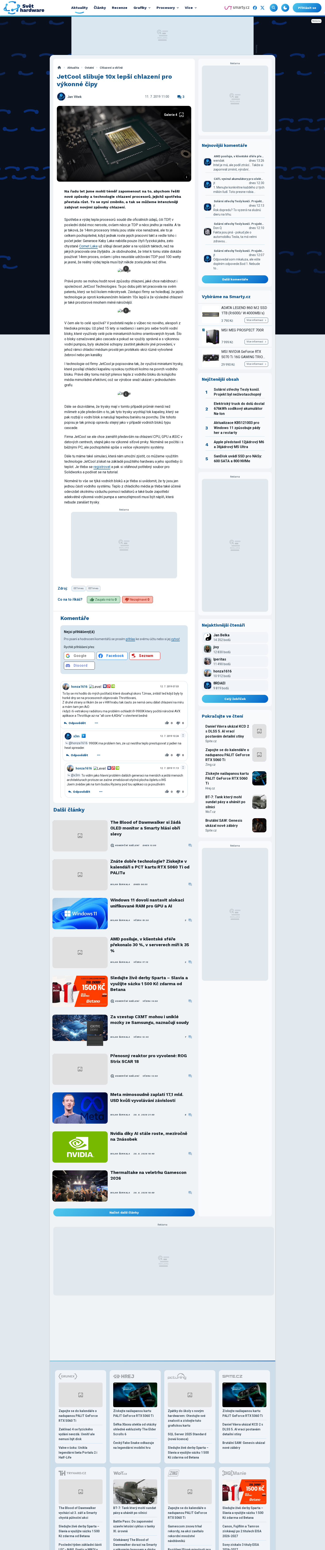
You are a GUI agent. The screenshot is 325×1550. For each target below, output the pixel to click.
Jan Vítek (74, 97)
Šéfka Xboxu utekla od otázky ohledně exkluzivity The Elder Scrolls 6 (134, 1429)
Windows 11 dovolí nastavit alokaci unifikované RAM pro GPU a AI (147, 902)
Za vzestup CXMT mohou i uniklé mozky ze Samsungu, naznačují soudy (149, 1019)
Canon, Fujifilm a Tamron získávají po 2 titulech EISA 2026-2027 (241, 1531)
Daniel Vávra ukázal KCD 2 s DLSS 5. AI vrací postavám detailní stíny (227, 731)
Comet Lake (88, 246)
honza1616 (79, 686)
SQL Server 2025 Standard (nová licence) (187, 1436)
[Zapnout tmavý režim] (285, 8)
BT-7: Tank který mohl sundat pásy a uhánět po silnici (225, 802)
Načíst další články (124, 1212)
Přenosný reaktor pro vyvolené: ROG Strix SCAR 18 (148, 1058)
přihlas (130, 639)
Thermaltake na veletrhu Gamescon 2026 (148, 1175)
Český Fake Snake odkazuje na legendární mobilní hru (133, 1445)
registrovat (102, 467)
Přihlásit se (307, 8)
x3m (76, 736)
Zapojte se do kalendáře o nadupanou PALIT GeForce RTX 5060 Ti (227, 755)
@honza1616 (78, 743)
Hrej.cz (210, 788)
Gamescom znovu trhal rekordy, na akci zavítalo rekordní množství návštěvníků (186, 1534)
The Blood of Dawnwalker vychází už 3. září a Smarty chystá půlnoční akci (78, 1512)
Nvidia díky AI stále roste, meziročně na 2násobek (148, 1136)
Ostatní (89, 67)
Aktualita (73, 67)
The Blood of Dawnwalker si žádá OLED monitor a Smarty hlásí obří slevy (145, 828)
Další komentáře (235, 279)
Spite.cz (211, 741)
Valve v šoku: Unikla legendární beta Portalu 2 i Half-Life (78, 1452)
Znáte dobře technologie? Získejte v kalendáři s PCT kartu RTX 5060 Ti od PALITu (149, 867)
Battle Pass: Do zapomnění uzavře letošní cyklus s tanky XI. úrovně (134, 1526)
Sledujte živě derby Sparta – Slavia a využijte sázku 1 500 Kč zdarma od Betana (149, 983)
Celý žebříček (235, 699)
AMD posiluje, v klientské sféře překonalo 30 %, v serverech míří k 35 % (149, 944)
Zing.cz (210, 764)
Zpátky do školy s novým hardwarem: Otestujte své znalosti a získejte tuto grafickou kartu (186, 1418)
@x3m (75, 775)
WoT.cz (210, 812)
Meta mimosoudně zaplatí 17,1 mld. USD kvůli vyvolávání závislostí (146, 1097)
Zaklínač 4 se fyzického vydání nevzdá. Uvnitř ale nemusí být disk (77, 1434)
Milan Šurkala (120, 884)
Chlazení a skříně (111, 67)
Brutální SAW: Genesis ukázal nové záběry (223, 822)
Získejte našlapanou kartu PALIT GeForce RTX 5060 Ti (227, 778)
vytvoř (175, 639)
